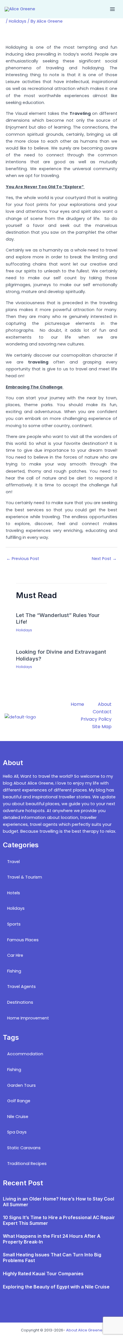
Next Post (104, 558)
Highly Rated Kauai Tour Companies (43, 1273)
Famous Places (23, 940)
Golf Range (18, 1101)
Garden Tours (21, 1085)
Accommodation (25, 1054)
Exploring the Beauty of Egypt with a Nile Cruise (56, 1287)
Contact (102, 712)
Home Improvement (28, 1018)
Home (77, 704)
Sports (14, 924)
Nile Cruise (17, 1116)
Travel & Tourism (24, 877)
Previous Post (22, 558)
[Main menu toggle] (112, 9)
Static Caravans (24, 1148)
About (105, 704)
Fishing (14, 971)
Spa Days (17, 1132)
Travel (13, 862)
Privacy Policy (96, 719)
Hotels (13, 893)
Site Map (102, 726)
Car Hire (15, 955)
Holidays (17, 21)
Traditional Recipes (27, 1163)
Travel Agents (21, 986)
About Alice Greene (84, 1330)
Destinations (20, 1002)
